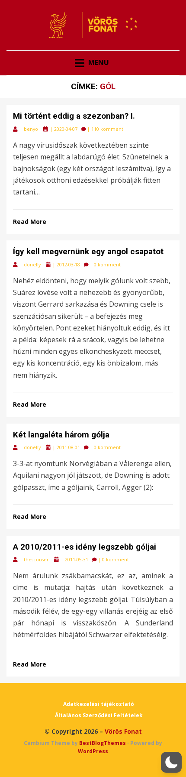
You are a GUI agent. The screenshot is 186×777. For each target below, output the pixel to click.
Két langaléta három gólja (61, 435)
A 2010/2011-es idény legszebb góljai (84, 547)
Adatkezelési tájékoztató (98, 704)
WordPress (93, 751)
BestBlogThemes (102, 743)
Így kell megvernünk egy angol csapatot (88, 251)
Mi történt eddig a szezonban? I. (74, 116)
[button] (171, 762)
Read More (29, 221)
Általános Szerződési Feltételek (99, 715)
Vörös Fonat (123, 731)
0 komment (107, 265)
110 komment (107, 129)
